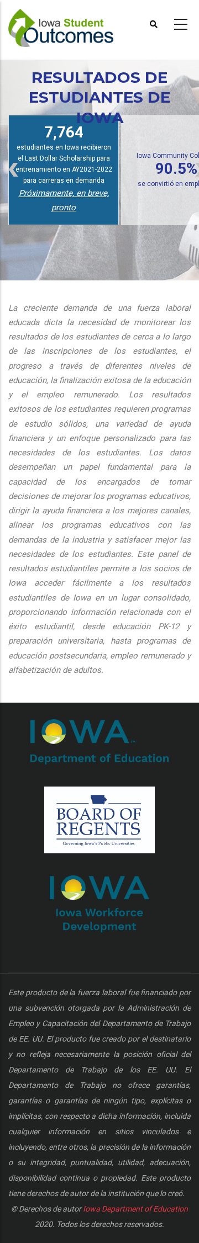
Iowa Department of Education (135, 1208)
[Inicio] (63, 23)
